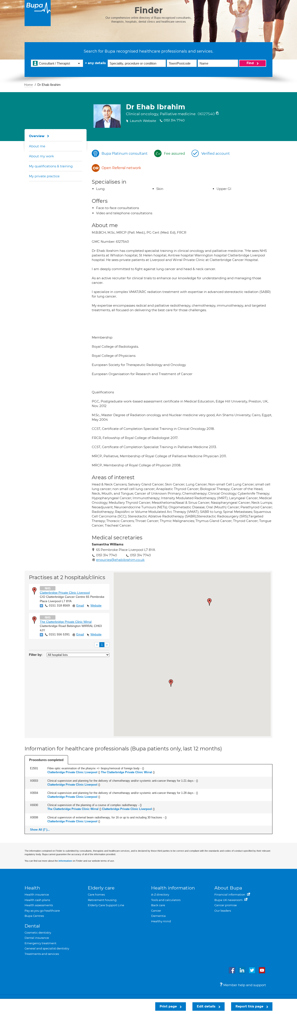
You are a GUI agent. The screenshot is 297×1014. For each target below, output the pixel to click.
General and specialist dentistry (47, 948)
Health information (173, 888)
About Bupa (228, 888)
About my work (41, 156)
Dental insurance (37, 937)
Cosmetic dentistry (38, 932)
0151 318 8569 (59, 605)
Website (96, 605)
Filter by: (35, 655)
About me (37, 146)
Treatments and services (42, 954)
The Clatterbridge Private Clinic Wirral (66, 621)
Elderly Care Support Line (106, 905)
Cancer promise (225, 905)
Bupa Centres (34, 916)
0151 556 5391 (59, 634)
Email (80, 605)
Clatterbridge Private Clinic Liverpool (65, 592)
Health (32, 888)
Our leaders (222, 910)
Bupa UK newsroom (228, 900)
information (65, 860)
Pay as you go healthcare (42, 910)
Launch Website (143, 121)
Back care (158, 905)
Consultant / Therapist (54, 63)
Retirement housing (102, 900)
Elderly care (101, 888)
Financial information (230, 894)
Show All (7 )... (40, 829)
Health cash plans (37, 900)
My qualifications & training (51, 166)
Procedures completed (46, 760)
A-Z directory (160, 894)
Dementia (158, 916)
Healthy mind (161, 921)
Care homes (96, 894)
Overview (37, 136)
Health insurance (37, 894)
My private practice (44, 176)
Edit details (206, 1006)
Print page (169, 1006)
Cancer (156, 910)
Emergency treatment (40, 943)
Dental (32, 926)
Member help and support (244, 985)
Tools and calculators (165, 900)
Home (28, 84)
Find (251, 63)
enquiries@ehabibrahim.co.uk (120, 560)
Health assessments (39, 905)
